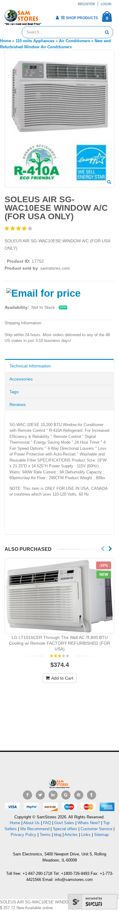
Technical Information (30, 365)
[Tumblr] (91, 795)
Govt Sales (64, 823)
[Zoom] (109, 182)
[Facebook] (27, 795)
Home (15, 823)
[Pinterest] (78, 795)
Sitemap (101, 834)
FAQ (47, 823)
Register (86, 4)
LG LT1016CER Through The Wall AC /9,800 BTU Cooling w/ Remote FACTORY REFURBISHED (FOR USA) (59, 643)
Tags (14, 391)
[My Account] (57, 18)
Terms (46, 834)
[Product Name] (59, 596)
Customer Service (96, 829)
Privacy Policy (23, 834)
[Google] (65, 795)
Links (86, 834)
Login (106, 4)
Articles (71, 834)
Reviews (17, 404)
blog (57, 834)
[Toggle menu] (48, 16)
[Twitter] (40, 795)
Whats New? (89, 823)
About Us (31, 823)
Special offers (65, 829)
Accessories (21, 379)
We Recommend (34, 829)
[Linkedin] (53, 795)
